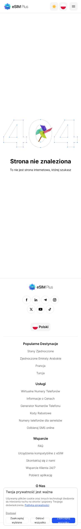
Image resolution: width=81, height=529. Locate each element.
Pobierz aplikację (40, 475)
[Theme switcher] (54, 6)
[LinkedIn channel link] (36, 300)
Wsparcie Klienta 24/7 (40, 468)
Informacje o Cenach (41, 398)
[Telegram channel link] (45, 300)
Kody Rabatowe (40, 413)
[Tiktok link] (50, 309)
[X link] (31, 309)
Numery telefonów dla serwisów (40, 420)
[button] (63, 6)
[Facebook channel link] (26, 300)
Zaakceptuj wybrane (17, 520)
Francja (40, 365)
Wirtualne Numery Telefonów (40, 391)
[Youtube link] (40, 309)
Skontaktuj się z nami (40, 460)
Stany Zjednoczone (40, 351)
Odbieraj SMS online (40, 427)
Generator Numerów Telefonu (40, 406)
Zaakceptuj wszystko (63, 520)
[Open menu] (73, 6)
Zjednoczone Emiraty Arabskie (40, 358)
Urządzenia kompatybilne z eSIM (40, 453)
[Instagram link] (54, 300)
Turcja (40, 373)
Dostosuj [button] (11, 513)
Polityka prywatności (37, 505)
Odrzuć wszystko (40, 520)
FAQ (40, 446)
